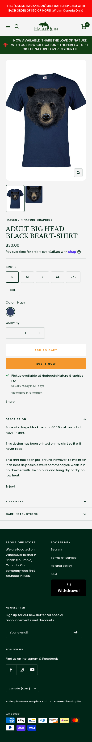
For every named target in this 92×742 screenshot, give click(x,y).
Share (10, 401)
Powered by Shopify (67, 701)
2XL (73, 277)
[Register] (76, 632)
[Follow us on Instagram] (21, 669)
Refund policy (61, 565)
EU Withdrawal (68, 587)
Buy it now (46, 364)
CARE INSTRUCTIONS (22, 514)
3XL (13, 290)
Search (56, 549)
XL (57, 277)
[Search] (17, 26)
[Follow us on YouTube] (32, 669)
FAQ (54, 573)
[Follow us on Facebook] (11, 669)
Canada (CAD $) (20, 688)
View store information (26, 393)
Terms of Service (63, 557)
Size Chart (15, 501)
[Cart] (83, 26)
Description (16, 419)
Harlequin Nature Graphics (29, 220)
